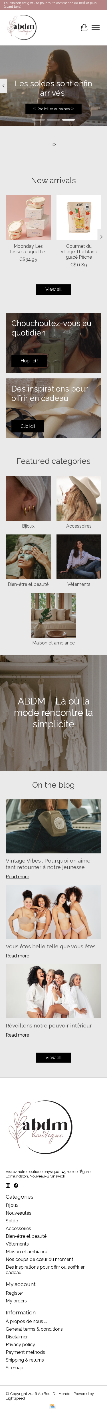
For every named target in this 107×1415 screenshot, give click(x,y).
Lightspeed (15, 1398)
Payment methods (25, 1352)
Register (14, 1293)
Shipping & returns (25, 1360)
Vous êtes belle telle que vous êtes (51, 946)
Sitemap (14, 1367)
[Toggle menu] (95, 27)
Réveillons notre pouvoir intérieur (49, 1025)
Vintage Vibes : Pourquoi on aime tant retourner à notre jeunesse (48, 863)
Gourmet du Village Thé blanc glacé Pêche (78, 252)
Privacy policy (20, 1344)
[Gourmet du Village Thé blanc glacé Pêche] (79, 217)
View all (53, 289)
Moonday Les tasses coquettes (28, 249)
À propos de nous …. (26, 1321)
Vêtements (78, 584)
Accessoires (79, 526)
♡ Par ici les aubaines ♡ (53, 108)
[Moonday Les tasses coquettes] (28, 217)
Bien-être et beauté (28, 584)
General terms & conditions (34, 1329)
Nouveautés (18, 1213)
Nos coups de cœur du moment (39, 1259)
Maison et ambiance (53, 643)
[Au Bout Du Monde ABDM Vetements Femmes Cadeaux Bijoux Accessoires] (22, 27)
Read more (17, 876)
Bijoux (28, 526)
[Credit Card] (52, 1406)
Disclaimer (17, 1337)
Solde (12, 1221)
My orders (16, 1301)
